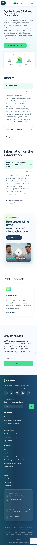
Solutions (7, 417)
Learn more (11, 312)
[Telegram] (28, 393)
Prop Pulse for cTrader (10, 437)
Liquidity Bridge (8, 441)
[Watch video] (18, 252)
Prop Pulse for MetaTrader (12, 434)
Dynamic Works (11, 86)
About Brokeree (9, 479)
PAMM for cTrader (9, 430)
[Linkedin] (11, 393)
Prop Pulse (11, 295)
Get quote (9, 137)
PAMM (6, 427)
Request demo (13, 45)
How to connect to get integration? (14, 202)
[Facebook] (6, 393)
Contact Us (7, 486)
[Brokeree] (9, 380)
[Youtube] (17, 393)
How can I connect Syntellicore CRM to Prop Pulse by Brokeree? (17, 164)
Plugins (6, 449)
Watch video (15, 238)
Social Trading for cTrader (11, 423)
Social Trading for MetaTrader (13, 420)
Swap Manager (8, 466)
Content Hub (8, 482)
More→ (6, 470)
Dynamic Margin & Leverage (12, 463)
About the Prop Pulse (14, 129)
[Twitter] (23, 393)
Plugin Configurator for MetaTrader (14, 460)
